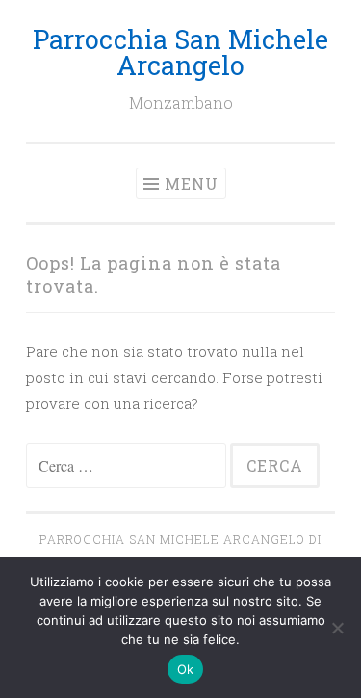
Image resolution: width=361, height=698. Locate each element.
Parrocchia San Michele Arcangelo (180, 52)
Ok (185, 669)
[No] (337, 627)
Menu (192, 183)
